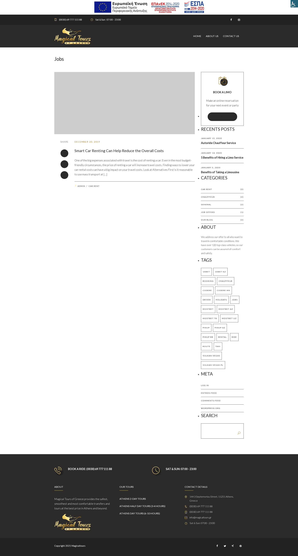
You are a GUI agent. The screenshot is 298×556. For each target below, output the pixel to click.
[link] (294, 3)
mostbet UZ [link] (229, 318)
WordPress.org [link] (210, 408)
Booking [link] (208, 281)
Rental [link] (222, 337)
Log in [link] (205, 385)
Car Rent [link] (94, 186)
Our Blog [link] (222, 220)
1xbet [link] (206, 272)
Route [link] (206, 346)
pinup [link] (206, 328)
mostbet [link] (208, 309)
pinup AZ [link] (220, 328)
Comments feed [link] (211, 400)
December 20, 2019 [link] (87, 141)
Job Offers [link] (222, 212)
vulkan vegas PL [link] (213, 365)
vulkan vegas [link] (211, 355)
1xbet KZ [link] (220, 272)
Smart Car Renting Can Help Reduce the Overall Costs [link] (119, 150)
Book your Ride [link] (222, 116)
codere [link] (207, 290)
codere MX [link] (223, 290)
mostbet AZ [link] (226, 309)
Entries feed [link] (209, 393)
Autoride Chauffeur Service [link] (218, 143)
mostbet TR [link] (210, 318)
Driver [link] (207, 300)
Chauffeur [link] (222, 197)
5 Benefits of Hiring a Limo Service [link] (222, 157)
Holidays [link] (221, 300)
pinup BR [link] (208, 337)
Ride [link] (234, 337)
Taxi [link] (218, 346)
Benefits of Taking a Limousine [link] (220, 172)
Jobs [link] (235, 300)
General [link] (222, 204)
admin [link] (81, 186)
